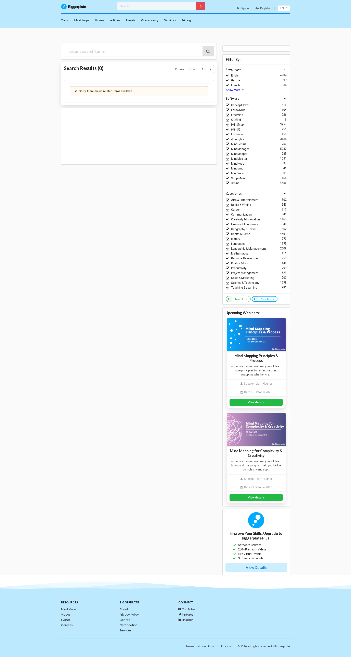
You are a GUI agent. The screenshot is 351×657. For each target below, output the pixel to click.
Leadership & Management (248, 248)
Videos (99, 20)
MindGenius (238, 144)
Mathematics (239, 253)
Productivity (238, 268)
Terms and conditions (200, 646)
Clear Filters (267, 299)
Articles (115, 20)
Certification (129, 625)
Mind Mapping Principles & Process (256, 358)
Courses (67, 625)
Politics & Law (240, 263)
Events (130, 20)
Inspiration (238, 134)
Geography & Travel (243, 229)
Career (235, 209)
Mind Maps (81, 20)
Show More (233, 89)
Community (149, 20)
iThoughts (237, 139)
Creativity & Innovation (245, 219)
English (235, 75)
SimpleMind (238, 178)
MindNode (237, 163)
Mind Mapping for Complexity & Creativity (256, 453)
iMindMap (237, 124)
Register (265, 8)
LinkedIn (187, 620)
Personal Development (245, 258)
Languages (238, 243)
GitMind (236, 119)
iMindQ (235, 129)
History (235, 239)
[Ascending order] (210, 69)
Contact (126, 620)
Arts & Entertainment (244, 200)
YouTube (188, 609)
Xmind (235, 183)
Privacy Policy (129, 615)
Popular (180, 69)
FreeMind (237, 115)
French (235, 85)
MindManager (240, 149)
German (236, 80)
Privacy (226, 646)
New (192, 69)
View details (256, 402)
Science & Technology (245, 282)
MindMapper (239, 153)
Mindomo (237, 168)
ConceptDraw (240, 105)
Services (170, 20)
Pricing (186, 20)
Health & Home (240, 234)
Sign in (244, 8)
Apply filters (241, 299)
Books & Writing (241, 204)
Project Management (244, 273)
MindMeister (239, 158)
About (124, 609)
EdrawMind (238, 110)
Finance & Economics (244, 224)
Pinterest (188, 615)
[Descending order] (202, 69)
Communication (241, 214)
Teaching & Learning (244, 287)
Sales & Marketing (242, 277)
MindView (237, 173)
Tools (65, 20)
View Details (256, 567)
